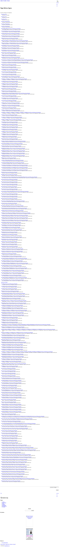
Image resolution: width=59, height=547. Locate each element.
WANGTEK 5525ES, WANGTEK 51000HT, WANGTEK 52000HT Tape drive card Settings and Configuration (17, 478)
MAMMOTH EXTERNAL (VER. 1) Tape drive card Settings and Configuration (13, 150)
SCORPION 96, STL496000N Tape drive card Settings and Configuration (12, 349)
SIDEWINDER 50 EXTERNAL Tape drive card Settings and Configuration (12, 312)
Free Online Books (5, 542)
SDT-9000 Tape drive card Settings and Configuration (9, 387)
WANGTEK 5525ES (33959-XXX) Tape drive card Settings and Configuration (13, 473)
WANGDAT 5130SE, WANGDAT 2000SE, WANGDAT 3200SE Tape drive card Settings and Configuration (17, 447)
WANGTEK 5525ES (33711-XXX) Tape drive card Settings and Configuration (12, 471)
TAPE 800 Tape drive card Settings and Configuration (9, 440)
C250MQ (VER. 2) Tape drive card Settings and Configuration (10, 102)
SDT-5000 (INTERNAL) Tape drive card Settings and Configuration (11, 380)
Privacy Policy (3, 544)
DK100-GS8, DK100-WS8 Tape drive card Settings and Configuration (11, 229)
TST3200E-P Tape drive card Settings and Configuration (9, 317)
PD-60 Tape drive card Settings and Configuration (8, 52)
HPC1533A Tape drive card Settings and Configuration (9, 198)
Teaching (3, 504)
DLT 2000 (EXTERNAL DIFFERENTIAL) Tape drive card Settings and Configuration (14, 258)
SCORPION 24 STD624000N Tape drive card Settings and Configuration (12, 305)
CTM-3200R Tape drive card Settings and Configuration (9, 124)
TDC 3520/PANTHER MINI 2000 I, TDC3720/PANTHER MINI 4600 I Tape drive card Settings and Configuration (18, 423)
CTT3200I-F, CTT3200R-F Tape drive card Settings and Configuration (11, 117)
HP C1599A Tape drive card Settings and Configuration (9, 196)
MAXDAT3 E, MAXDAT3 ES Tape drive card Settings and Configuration (12, 248)
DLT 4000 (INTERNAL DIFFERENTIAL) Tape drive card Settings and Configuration (14, 277)
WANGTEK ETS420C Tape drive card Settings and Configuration (11, 452)
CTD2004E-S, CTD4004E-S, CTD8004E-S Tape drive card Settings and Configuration (14, 78)
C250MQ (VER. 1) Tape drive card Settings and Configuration (10, 105)
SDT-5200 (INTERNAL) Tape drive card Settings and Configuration (11, 382)
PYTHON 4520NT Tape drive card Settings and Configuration (10, 35)
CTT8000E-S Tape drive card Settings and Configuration (9, 83)
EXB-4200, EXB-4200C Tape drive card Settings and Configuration (11, 145)
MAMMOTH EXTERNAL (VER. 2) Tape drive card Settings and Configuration (13, 148)
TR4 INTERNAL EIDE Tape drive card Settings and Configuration (11, 222)
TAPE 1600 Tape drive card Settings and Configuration (9, 437)
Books (3, 503)
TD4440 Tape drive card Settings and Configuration (8, 253)
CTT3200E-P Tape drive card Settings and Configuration (9, 81)
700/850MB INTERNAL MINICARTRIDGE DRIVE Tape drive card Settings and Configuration (15, 93)
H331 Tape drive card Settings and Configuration (8, 370)
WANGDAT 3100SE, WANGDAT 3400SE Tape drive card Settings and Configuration (14, 461)
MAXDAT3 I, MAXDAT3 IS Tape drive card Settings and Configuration (12, 251)
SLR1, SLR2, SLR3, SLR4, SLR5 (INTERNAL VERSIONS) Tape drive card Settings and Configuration (16, 418)
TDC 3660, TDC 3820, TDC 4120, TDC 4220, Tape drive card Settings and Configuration (14, 428)
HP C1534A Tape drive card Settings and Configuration (9, 179)
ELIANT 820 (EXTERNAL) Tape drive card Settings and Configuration (12, 143)
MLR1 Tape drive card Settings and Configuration (8, 413)
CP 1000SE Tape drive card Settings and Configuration (9, 283)
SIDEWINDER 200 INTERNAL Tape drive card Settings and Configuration (12, 356)
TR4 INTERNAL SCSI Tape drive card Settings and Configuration (11, 224)
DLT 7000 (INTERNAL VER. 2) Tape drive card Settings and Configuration (12, 279)
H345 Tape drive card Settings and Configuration (8, 375)
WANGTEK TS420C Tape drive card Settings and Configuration (10, 480)
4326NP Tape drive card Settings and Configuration (8, 64)
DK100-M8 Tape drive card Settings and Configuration (9, 234)
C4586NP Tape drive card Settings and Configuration (9, 136)
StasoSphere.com (6, 545)
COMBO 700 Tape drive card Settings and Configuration (9, 442)
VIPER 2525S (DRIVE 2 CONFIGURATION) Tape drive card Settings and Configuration (14, 40)
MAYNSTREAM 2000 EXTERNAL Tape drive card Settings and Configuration (13, 295)
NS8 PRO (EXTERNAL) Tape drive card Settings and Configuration (11, 394)
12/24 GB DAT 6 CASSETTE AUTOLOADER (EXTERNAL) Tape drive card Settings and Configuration (17, 59)
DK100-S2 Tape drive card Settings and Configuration (9, 241)
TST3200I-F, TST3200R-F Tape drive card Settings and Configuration (11, 358)
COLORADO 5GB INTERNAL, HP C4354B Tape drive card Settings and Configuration (14, 169)
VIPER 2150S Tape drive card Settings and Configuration (9, 38)
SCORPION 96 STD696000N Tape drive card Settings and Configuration (12, 307)
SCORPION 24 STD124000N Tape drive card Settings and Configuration (12, 344)
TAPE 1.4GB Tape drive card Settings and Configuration (9, 435)
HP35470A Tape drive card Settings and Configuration (9, 172)
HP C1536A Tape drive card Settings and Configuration (9, 181)
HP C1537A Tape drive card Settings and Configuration (9, 184)
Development (4, 502)
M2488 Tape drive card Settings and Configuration (8, 157)
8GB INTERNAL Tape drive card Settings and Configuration (10, 47)
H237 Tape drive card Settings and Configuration (8, 368)
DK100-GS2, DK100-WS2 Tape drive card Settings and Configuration (11, 236)
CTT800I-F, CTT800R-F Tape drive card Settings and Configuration (11, 119)
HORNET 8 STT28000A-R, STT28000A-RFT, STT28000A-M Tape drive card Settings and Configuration (17, 332)
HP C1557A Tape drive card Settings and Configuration (9, 193)
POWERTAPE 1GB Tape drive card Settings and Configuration (10, 57)
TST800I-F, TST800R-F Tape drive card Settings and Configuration (11, 361)
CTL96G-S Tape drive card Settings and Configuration (9, 114)
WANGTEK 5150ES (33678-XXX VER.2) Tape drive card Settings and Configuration (14, 466)
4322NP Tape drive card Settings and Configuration (8, 88)
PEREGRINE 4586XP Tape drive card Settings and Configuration (11, 298)
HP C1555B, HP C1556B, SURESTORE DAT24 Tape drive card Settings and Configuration (15, 191)
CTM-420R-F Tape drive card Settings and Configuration (9, 126)
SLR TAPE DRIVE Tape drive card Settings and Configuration (10, 76)
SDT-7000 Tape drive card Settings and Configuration (9, 385)
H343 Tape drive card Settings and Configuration (8, 373)
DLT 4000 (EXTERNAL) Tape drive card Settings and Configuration (11, 265)
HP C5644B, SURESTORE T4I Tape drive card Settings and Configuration (12, 205)
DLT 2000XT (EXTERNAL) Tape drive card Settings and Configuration (12, 260)
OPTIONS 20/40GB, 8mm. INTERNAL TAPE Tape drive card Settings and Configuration (14, 215)
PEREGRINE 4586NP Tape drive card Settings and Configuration (11, 339)
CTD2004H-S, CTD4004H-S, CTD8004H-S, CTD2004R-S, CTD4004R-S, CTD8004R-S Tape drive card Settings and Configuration (21, 112)
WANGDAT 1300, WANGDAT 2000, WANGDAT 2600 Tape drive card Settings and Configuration (16, 454)
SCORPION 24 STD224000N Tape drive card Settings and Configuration (12, 346)
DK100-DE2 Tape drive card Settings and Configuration (9, 246)
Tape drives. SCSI (3, 14)
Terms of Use (7, 544)
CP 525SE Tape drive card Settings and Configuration (9, 288)
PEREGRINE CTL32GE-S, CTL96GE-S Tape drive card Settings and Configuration (13, 300)
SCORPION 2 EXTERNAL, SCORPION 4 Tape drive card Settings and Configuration (14, 310)
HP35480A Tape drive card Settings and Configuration (9, 174)
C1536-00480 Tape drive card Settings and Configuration (9, 69)
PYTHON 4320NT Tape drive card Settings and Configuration (10, 33)
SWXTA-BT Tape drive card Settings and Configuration (9, 138)
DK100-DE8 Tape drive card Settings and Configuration (9, 239)
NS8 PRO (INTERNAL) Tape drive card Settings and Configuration (11, 404)
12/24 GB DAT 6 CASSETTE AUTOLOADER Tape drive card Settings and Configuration (14, 62)
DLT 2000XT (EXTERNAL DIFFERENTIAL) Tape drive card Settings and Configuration (14, 263)
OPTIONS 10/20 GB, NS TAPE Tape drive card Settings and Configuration (12, 210)
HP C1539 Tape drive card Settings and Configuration (9, 186)
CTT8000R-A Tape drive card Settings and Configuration (9, 131)
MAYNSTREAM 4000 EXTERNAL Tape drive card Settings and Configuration (13, 293)
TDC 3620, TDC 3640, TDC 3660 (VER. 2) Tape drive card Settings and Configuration (14, 425)
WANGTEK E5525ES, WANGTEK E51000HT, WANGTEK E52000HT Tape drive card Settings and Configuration (18, 449)
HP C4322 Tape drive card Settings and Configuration (9, 203)
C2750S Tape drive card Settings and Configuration (8, 107)
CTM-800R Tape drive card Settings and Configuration (9, 129)
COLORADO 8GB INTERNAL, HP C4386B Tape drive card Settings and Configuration (14, 167)
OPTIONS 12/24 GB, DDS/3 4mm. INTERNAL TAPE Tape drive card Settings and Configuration (15, 212)
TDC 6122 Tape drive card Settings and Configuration (9, 430)
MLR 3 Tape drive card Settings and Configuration (8, 399)
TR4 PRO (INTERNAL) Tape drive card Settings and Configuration (11, 411)
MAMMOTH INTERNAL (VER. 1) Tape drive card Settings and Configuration (13, 155)
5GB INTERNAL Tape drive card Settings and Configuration (10, 45)
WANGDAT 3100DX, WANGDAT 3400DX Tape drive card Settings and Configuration (14, 459)
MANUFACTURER (4, 282)
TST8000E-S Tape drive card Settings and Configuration (9, 319)
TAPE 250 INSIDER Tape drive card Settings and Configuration (10, 227)
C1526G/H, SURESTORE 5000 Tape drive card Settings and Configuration (12, 160)
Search (14, 544)
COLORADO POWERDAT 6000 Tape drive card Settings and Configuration (12, 162)
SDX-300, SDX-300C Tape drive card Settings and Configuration (10, 392)
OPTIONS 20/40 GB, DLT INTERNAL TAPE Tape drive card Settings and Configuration (14, 217)
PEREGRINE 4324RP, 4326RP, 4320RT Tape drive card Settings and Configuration (13, 363)
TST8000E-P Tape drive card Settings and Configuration (9, 322)
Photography (4, 505)
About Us (11, 544)
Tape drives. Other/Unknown (5, 21)
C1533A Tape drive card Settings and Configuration (8, 95)
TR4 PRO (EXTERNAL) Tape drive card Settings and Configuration (11, 397)
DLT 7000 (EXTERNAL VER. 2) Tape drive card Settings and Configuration (12, 270)
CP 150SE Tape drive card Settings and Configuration (9, 286)
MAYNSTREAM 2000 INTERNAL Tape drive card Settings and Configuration (13, 337)
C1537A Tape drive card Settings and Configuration (8, 71)
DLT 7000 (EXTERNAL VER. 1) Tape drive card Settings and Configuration (12, 272)
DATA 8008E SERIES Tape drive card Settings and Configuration (11, 28)
